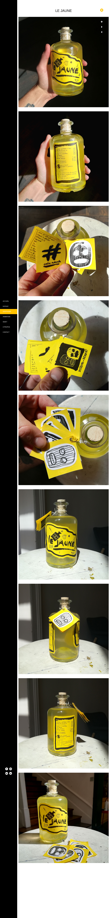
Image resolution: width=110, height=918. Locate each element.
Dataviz (5, 306)
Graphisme (7, 311)
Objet (5, 322)
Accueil (6, 301)
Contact (6, 332)
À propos (6, 327)
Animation (6, 316)
